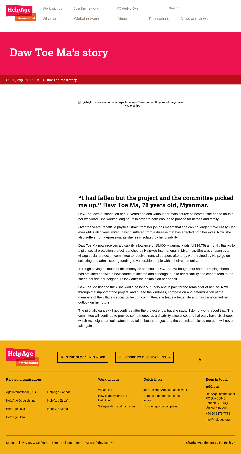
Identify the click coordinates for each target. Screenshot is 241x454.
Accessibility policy (99, 443)
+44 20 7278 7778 (218, 413)
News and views (194, 19)
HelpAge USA (15, 417)
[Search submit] (165, 8)
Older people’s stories (22, 79)
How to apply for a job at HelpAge (114, 398)
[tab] (25, 80)
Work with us (52, 8)
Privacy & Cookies (34, 443)
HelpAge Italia (15, 408)
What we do (53, 19)
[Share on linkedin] (231, 360)
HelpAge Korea (57, 408)
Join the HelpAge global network (165, 389)
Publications (159, 19)
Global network (86, 19)
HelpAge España (58, 400)
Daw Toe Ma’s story (61, 79)
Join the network (86, 8)
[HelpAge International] (21, 13)
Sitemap (11, 443)
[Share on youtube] (223, 360)
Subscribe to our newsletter (144, 357)
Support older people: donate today (162, 398)
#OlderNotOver (128, 8)
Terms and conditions (66, 443)
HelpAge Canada (59, 392)
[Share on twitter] (200, 360)
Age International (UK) (21, 392)
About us (124, 19)
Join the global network (83, 357)
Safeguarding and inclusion (116, 406)
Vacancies (105, 389)
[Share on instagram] (214, 360)
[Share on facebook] (207, 360)
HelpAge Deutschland (21, 400)
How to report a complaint (160, 406)
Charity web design (200, 443)
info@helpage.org (218, 419)
